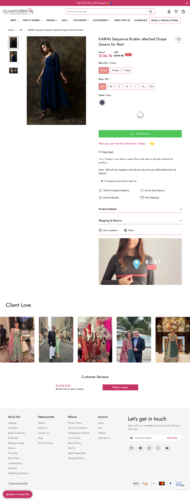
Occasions (79, 20)
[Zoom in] (85, 42)
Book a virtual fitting (164, 20)
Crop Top (12, 453)
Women (50, 20)
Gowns (11, 448)
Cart (100, 428)
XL (143, 86)
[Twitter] (158, 448)
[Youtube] (167, 448)
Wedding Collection (18, 473)
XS (111, 86)
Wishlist (102, 433)
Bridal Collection (16, 433)
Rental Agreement (77, 453)
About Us (42, 428)
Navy (102, 102)
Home (11, 30)
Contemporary (15, 463)
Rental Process (45, 443)
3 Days (103, 70)
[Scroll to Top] (181, 478)
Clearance (140, 20)
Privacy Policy (75, 423)
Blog (40, 438)
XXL (152, 86)
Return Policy (74, 443)
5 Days (115, 70)
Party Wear (13, 458)
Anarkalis (12, 428)
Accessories (100, 20)
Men (64, 20)
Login (100, 423)
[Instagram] (149, 448)
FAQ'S (71, 448)
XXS (102, 86)
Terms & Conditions (77, 428)
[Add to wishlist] (178, 39)
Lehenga (12, 423)
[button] (183, 11)
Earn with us (122, 20)
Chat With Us (142, 133)
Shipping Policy (76, 458)
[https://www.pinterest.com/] (131, 448)
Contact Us (43, 433)
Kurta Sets (13, 438)
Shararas (12, 468)
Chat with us (104, 438)
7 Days (127, 70)
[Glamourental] (18, 11)
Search (41, 423)
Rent (13, 20)
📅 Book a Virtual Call (17, 494)
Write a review (120, 387)
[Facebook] (140, 448)
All (21, 30)
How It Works (31, 20)
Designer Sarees (16, 443)
